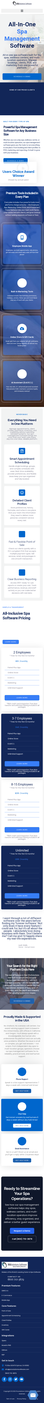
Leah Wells (22, 945)
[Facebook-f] (4, 1379)
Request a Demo (22, 1230)
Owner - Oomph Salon (26, 947)
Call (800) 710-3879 (22, 1239)
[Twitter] (15, 1379)
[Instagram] (10, 1379)
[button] (22, 11)
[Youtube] (21, 1379)
